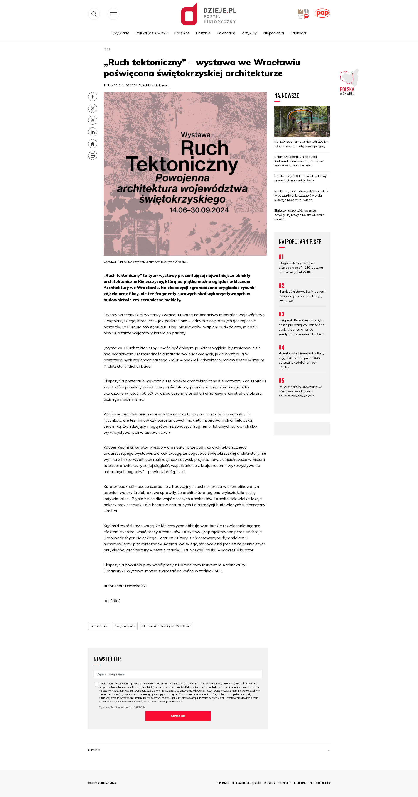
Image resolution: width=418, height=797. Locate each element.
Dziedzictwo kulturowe (154, 85)
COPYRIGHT (284, 783)
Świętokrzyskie (125, 626)
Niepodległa (273, 33)
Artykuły (249, 33)
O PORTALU (223, 783)
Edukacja (298, 33)
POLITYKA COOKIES (320, 783)
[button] (329, 751)
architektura (99, 626)
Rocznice (181, 33)
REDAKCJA (269, 783)
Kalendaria (226, 33)
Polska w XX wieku (151, 33)
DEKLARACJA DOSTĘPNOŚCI (246, 783)
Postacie (203, 33)
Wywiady (120, 33)
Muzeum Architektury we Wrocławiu (166, 626)
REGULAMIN (300, 783)
